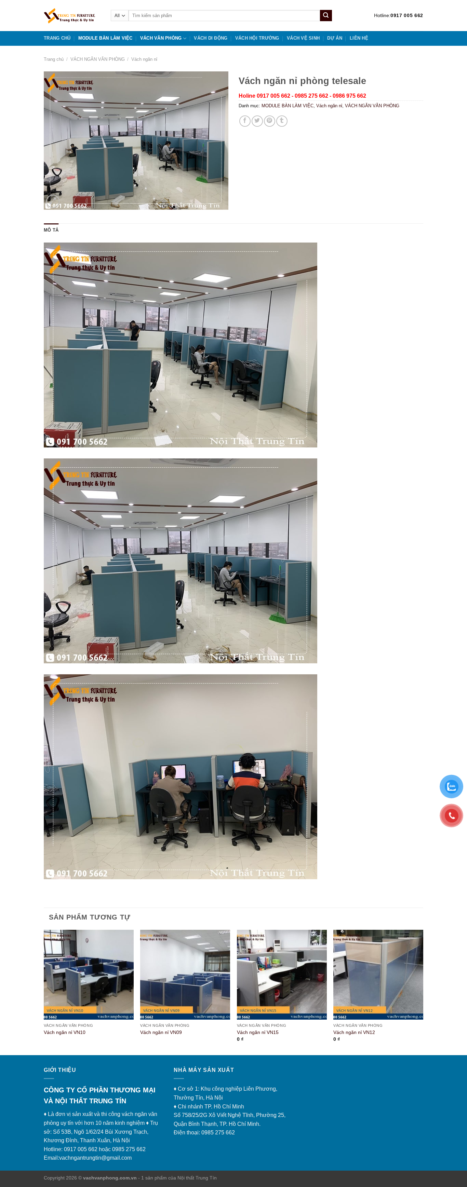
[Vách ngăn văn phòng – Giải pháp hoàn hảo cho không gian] (72, 15)
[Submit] (326, 16)
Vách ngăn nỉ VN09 (161, 1032)
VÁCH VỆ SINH (303, 38)
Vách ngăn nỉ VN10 (64, 1032)
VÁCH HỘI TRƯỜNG (257, 38)
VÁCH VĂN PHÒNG (161, 38)
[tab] (51, 230)
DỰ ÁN (334, 38)
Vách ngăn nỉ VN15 (258, 1032)
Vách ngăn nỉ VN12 (354, 1032)
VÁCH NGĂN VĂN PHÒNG (97, 59)
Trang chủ (57, 38)
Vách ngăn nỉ (144, 59)
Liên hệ (359, 38)
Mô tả (51, 230)
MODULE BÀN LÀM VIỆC (105, 38)
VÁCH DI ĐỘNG (210, 38)
